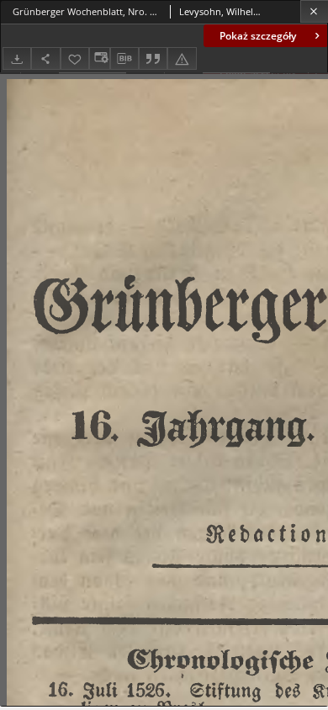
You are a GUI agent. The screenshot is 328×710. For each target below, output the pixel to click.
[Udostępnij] (45, 58)
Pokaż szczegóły (258, 36)
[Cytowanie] (153, 58)
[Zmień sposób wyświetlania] (99, 58)
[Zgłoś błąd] (181, 58)
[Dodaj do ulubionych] (75, 58)
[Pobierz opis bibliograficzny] (124, 59)
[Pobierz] (17, 58)
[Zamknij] (314, 11)
